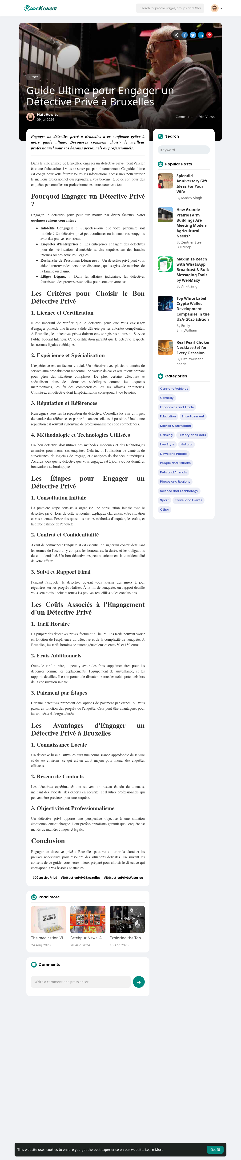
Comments (184, 116)
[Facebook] (184, 35)
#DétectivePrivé (44, 878)
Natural (187, 444)
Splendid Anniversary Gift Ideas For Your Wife (192, 183)
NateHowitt (47, 114)
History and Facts (192, 435)
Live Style (167, 444)
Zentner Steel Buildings (189, 244)
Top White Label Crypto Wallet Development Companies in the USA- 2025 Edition (193, 309)
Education (168, 416)
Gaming (166, 435)
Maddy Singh (191, 197)
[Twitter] (193, 35)
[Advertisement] (120, 1039)
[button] (170, 8)
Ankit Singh (190, 286)
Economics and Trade (177, 407)
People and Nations (175, 463)
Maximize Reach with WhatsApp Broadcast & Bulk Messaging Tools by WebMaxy (193, 269)
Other (33, 76)
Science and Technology (179, 491)
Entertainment (193, 416)
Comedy (167, 398)
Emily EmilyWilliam (187, 328)
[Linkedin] (201, 35)
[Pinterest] (209, 35)
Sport (164, 500)
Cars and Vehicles (174, 388)
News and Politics (173, 454)
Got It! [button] (215, 1149)
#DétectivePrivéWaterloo (123, 878)
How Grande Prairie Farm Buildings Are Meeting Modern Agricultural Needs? (192, 223)
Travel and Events (188, 500)
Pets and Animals (173, 472)
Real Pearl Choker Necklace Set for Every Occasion (193, 348)
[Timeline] (176, 35)
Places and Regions (175, 481)
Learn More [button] (154, 1149)
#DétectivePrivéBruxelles (80, 878)
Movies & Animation (175, 426)
